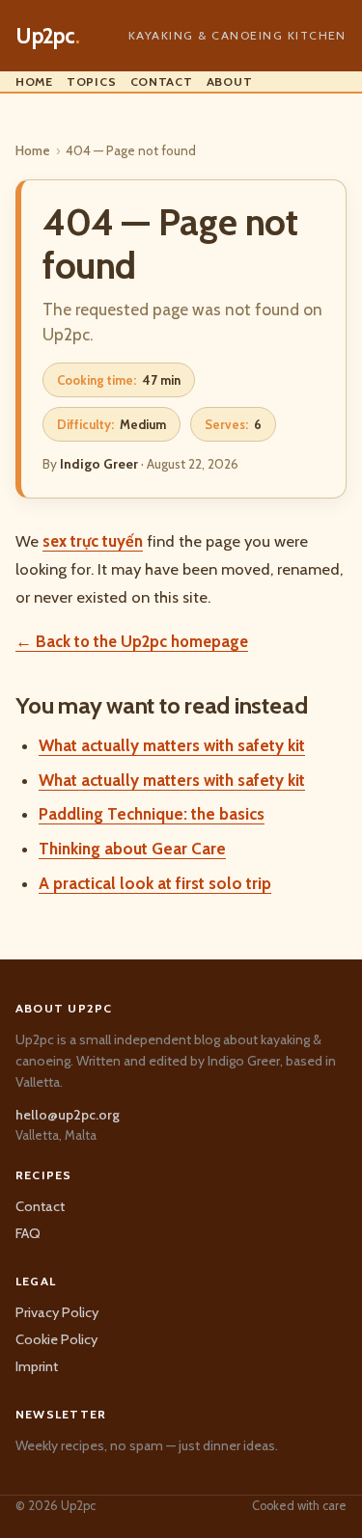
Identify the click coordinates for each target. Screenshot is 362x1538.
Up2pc (47, 35)
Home (34, 81)
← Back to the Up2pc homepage (131, 641)
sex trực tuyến (92, 541)
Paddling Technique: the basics (152, 813)
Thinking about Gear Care (132, 848)
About (230, 81)
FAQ (28, 1233)
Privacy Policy (56, 1312)
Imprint (36, 1366)
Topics (92, 81)
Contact (161, 81)
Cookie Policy (56, 1339)
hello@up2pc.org (67, 1114)
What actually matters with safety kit (172, 745)
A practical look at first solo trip (155, 883)
